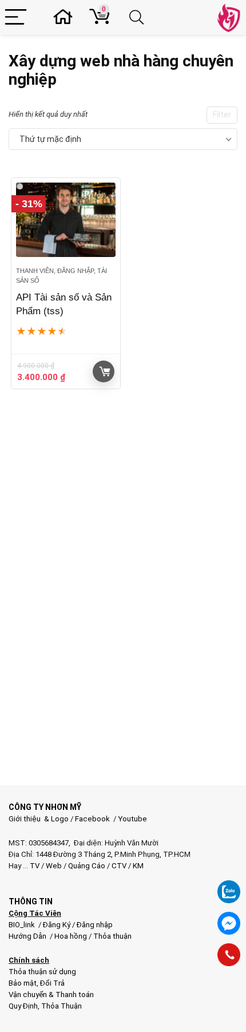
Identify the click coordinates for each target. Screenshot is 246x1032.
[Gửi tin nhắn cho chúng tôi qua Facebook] (228, 923)
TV (33, 865)
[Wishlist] (66, 17)
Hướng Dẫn (28, 936)
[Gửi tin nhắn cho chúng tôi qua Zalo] (228, 885)
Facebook (92, 818)
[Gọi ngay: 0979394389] (228, 954)
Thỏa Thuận (60, 1006)
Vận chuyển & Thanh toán (51, 994)
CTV (119, 865)
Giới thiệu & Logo (39, 818)
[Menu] (15, 17)
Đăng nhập (95, 924)
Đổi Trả (52, 983)
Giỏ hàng (103, 371)
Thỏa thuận (112, 936)
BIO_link (23, 924)
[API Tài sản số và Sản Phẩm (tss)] (66, 220)
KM (138, 865)
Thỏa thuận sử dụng (42, 971)
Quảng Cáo (86, 865)
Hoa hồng (70, 936)
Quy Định (23, 1006)
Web (54, 865)
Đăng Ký (57, 924)
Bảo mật (23, 983)
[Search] (138, 17)
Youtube (132, 818)
